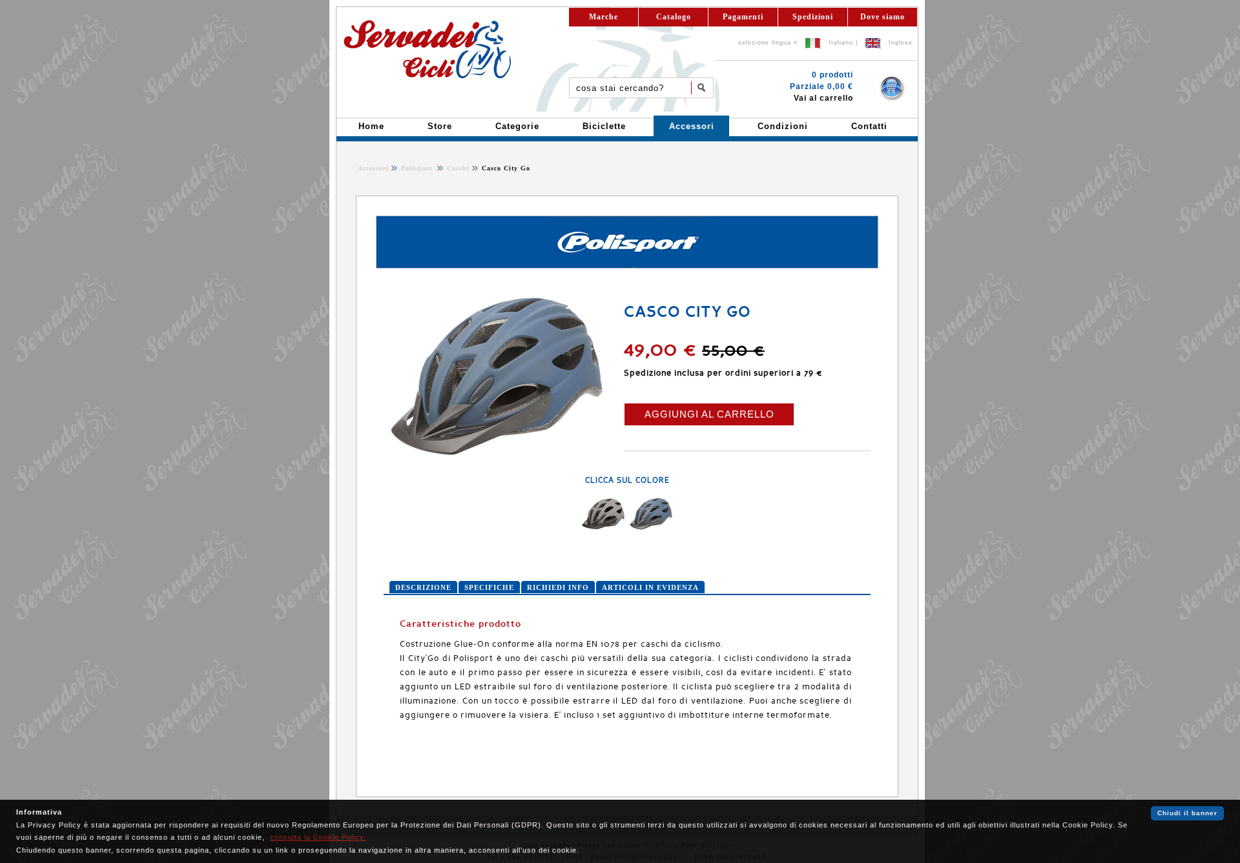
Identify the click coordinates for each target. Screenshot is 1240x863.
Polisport (418, 168)
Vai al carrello (823, 98)
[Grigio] (603, 527)
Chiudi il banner (1187, 813)
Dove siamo (882, 16)
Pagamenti (743, 16)
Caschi (457, 168)
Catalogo (673, 16)
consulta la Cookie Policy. (318, 837)
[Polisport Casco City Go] (497, 454)
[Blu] (651, 527)
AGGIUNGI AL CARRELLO (709, 414)
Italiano (841, 42)
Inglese (901, 42)
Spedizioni (812, 16)
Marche (603, 16)
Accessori (373, 168)
